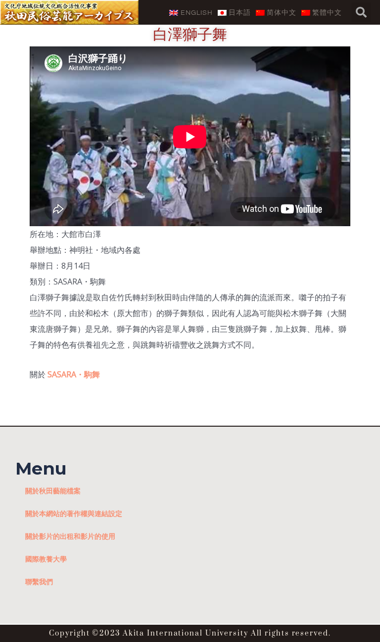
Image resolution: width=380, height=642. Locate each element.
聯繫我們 (39, 581)
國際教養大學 (46, 558)
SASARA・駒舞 (74, 374)
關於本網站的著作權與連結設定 (73, 513)
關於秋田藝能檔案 (53, 490)
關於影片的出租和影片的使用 (70, 536)
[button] (361, 12)
